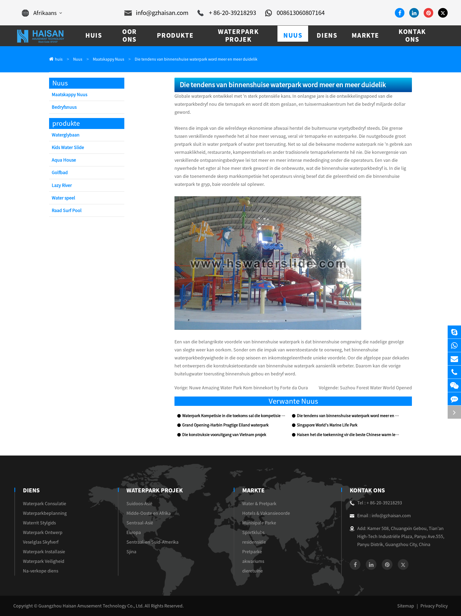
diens (31, 490)
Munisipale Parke (259, 523)
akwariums (253, 561)
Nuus (77, 59)
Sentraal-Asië (139, 523)
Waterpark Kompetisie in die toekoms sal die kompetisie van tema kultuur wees (234, 416)
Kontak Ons (367, 490)
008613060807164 (301, 13)
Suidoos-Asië (139, 503)
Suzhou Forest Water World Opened (376, 388)
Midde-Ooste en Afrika (148, 513)
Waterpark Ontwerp (42, 532)
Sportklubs (253, 532)
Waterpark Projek (154, 490)
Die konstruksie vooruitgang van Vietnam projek (224, 435)
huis (59, 59)
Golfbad (60, 172)
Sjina (131, 552)
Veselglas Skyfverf (40, 542)
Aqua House (64, 160)
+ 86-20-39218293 (232, 13)
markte (253, 490)
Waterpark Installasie (44, 552)
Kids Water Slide (68, 147)
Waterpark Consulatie (44, 503)
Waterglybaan (66, 135)
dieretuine (252, 571)
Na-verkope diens (40, 571)
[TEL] (454, 372)
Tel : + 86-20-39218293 (379, 503)
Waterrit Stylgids (39, 523)
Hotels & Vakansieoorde (266, 513)
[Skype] (454, 332)
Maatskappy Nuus (108, 59)
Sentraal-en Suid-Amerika (152, 542)
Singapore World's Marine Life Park (327, 425)
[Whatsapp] (454, 345)
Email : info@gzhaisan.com (384, 515)
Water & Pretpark (259, 503)
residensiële (254, 542)
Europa (133, 532)
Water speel (63, 198)
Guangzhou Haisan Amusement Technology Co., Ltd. (91, 606)
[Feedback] (454, 398)
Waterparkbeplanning (45, 513)
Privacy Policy (434, 606)
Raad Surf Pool (67, 210)
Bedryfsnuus (64, 107)
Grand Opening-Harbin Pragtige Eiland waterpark (225, 425)
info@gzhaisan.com (162, 13)
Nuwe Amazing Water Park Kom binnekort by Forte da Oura (248, 388)
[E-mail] (454, 358)
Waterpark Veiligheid (43, 561)
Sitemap (405, 606)
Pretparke (252, 552)
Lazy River (62, 185)
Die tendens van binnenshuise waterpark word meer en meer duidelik (196, 59)
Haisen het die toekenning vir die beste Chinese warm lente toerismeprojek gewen (349, 435)
